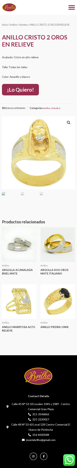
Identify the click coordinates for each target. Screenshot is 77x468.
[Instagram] (33, 456)
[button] (71, 7)
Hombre (23, 24)
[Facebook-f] (44, 456)
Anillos (13, 24)
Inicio (5, 24)
